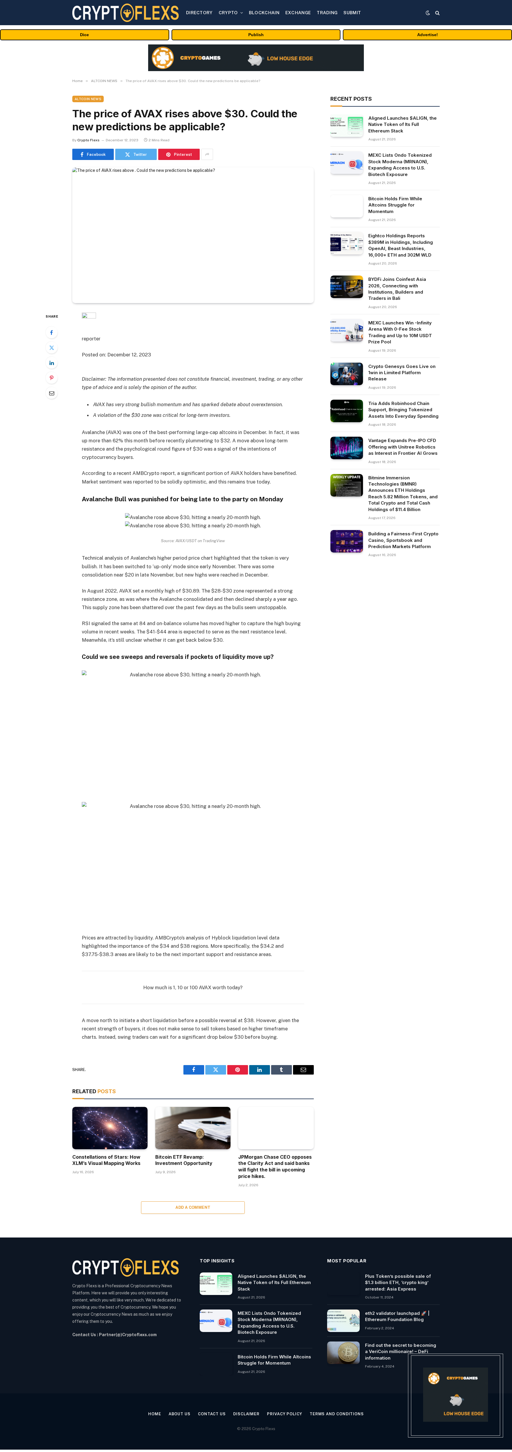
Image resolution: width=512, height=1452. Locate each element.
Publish (256, 34)
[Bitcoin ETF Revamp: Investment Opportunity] (193, 1128)
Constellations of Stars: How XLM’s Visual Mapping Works (106, 1160)
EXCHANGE (298, 12)
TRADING (327, 12)
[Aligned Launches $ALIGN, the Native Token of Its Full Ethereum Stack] (346, 125)
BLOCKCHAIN (264, 12)
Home (154, 1414)
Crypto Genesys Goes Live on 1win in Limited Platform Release (402, 373)
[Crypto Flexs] (125, 13)
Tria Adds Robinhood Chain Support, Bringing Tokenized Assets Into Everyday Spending (403, 410)
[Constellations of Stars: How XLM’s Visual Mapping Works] (110, 1128)
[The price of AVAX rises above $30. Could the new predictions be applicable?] (193, 235)
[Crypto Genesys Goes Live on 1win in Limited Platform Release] (346, 374)
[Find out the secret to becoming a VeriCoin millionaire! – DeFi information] (343, 1352)
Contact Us (212, 1414)
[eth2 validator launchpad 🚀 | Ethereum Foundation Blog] (343, 1320)
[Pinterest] (51, 378)
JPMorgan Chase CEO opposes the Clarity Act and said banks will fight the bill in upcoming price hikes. (275, 1166)
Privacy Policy (284, 1414)
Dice (84, 34)
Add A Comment (192, 1207)
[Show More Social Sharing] (207, 154)
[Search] (437, 12)
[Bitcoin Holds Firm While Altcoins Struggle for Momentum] (346, 206)
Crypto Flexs (88, 140)
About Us (180, 1414)
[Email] (51, 393)
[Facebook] (51, 332)
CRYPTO (228, 12)
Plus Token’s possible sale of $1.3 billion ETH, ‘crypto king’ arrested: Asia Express (398, 1282)
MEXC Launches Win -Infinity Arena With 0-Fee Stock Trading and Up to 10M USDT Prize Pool (400, 332)
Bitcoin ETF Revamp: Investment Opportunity (183, 1160)
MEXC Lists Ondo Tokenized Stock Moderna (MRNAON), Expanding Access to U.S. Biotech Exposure (400, 164)
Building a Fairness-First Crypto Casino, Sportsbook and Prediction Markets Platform (403, 540)
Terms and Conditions (337, 1414)
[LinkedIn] (51, 363)
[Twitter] (51, 347)
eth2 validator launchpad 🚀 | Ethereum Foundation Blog (397, 1316)
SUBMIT (352, 12)
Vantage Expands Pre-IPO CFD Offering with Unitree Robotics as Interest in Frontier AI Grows (403, 447)
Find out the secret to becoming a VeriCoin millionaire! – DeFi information (400, 1351)
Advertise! (427, 34)
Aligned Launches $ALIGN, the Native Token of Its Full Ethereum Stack (402, 124)
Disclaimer (246, 1414)
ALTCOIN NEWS (88, 99)
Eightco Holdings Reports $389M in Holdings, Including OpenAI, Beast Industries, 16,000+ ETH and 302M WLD (400, 245)
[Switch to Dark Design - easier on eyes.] (427, 12)
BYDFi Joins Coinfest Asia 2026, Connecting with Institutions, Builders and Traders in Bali (397, 288)
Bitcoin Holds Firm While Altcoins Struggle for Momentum (395, 205)
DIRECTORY (199, 12)
